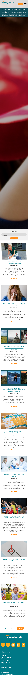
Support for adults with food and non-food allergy (14, 475)
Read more (14, 278)
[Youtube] (23, 645)
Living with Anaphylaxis (6, 659)
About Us (3, 655)
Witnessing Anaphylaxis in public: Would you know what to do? (14, 262)
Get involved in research (7, 674)
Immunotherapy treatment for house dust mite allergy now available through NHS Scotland (14, 304)
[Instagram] (13, 645)
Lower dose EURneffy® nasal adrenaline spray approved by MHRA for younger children (14, 560)
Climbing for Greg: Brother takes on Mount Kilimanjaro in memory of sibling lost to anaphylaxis (14, 348)
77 (14, 628)
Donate (20, 4)
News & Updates (5, 662)
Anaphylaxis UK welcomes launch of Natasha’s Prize (14, 603)
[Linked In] (18, 645)
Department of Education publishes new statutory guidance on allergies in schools (14, 516)
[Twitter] (8, 645)
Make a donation (5, 671)
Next (20, 628)
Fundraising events (5, 672)
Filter (14, 238)
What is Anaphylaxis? (6, 657)
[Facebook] (3, 645)
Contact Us (4, 663)
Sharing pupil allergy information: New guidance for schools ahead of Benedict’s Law (14, 432)
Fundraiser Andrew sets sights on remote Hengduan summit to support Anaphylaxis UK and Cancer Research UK (14, 389)
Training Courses (5, 660)
